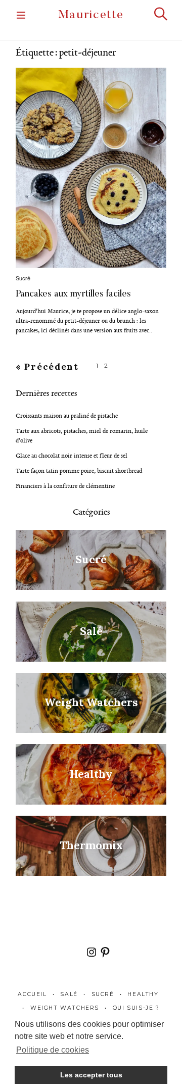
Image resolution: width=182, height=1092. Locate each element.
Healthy (142, 994)
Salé (68, 994)
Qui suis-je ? (136, 1008)
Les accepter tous (91, 1075)
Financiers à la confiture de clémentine (65, 486)
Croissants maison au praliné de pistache (67, 416)
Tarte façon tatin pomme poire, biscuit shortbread (79, 471)
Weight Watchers (64, 1008)
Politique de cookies (52, 1050)
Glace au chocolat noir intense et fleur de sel (71, 456)
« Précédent (47, 366)
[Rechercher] (160, 14)
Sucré (23, 278)
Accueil (32, 994)
